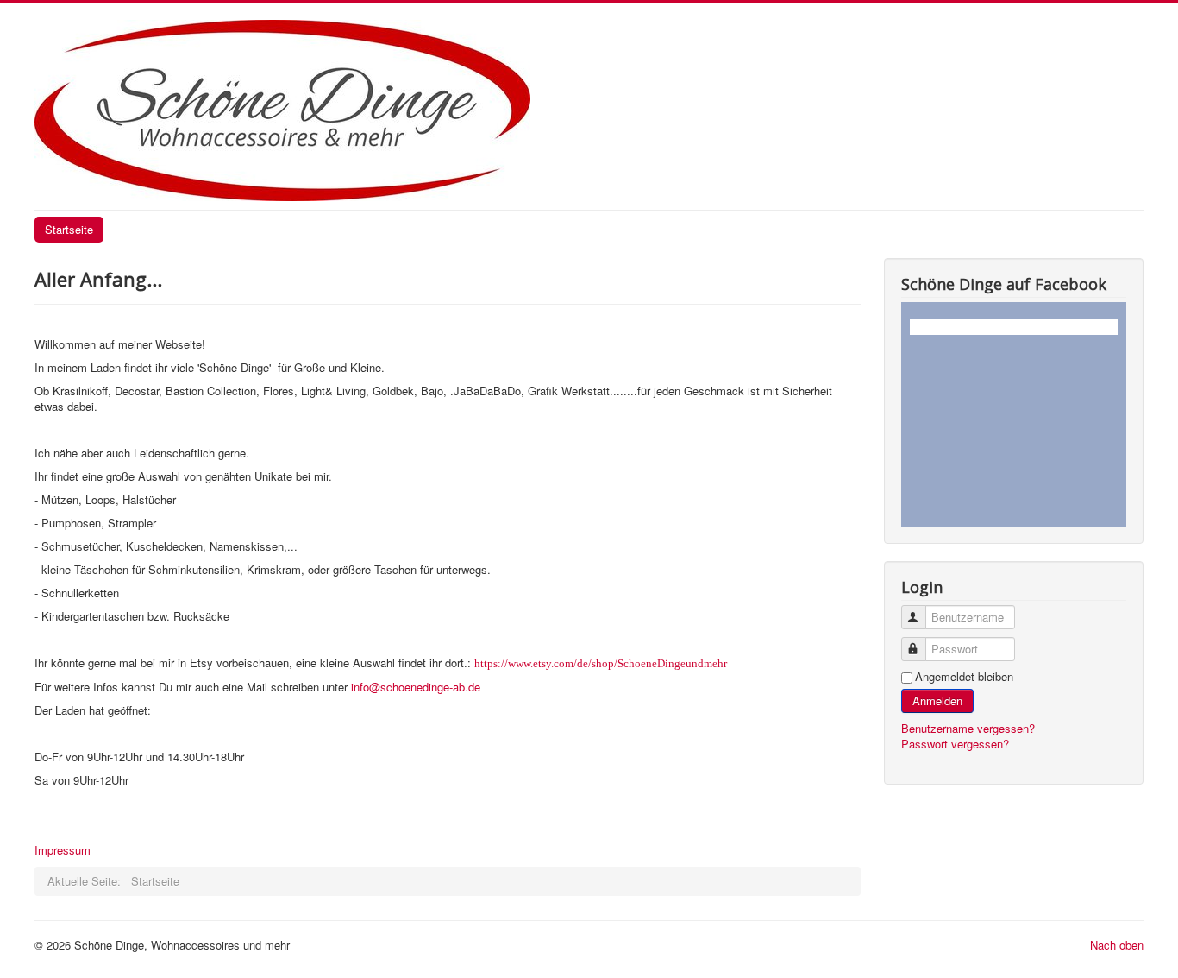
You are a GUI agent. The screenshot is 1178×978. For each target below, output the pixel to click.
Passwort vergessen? (955, 743)
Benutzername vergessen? (968, 728)
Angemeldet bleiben (964, 677)
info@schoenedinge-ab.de (415, 686)
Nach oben (1117, 945)
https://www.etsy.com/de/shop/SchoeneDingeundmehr (600, 663)
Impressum (62, 850)
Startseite (69, 229)
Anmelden (937, 700)
